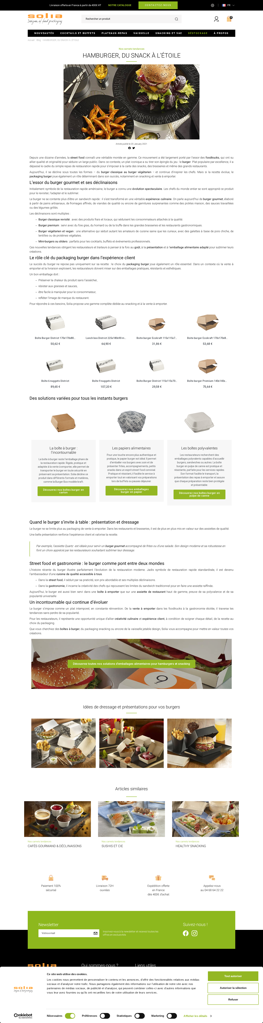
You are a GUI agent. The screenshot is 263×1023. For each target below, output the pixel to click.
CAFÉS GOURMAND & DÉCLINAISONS (55, 846)
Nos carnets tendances (131, 49)
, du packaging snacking (85, 629)
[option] (64, 743)
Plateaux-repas (114, 33)
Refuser (233, 999)
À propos (221, 33)
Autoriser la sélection (233, 987)
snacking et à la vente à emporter (146, 304)
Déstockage (198, 33)
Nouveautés (44, 33)
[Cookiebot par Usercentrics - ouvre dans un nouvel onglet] (23, 1016)
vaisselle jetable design (145, 629)
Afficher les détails (195, 1015)
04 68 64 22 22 (213, 890)
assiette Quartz (63, 546)
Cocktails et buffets (78, 33)
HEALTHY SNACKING (191, 846)
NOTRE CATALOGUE (119, 5)
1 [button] (131, 770)
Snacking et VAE (168, 33)
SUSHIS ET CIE (112, 846)
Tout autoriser (233, 976)
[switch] (105, 1016)
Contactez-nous (158, 5)
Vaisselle (141, 33)
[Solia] (45, 19)
